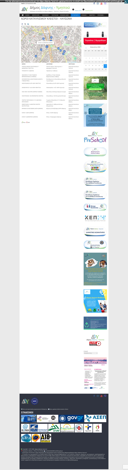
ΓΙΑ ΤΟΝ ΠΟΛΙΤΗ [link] (75, 15)
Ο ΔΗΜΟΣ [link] (27, 15)
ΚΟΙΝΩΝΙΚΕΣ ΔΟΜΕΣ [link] (64, 15)
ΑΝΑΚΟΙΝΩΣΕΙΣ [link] (45, 15)
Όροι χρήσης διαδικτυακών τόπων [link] (58, 409)
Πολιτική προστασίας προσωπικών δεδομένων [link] (34, 409)
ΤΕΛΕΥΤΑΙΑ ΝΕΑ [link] (55, 15)
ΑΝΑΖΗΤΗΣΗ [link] (92, 15)
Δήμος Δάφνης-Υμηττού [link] (41, 449)
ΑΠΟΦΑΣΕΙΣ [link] (84, 15)
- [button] (23, 30)
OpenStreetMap (73, 62)
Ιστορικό (86, 351)
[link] (126, 2)
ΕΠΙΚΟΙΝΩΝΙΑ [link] (100, 15)
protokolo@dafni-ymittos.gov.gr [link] (54, 451)
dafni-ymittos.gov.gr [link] (72, 460)
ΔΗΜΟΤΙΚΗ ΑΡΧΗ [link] (35, 15)
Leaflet (68, 62)
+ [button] (23, 28)
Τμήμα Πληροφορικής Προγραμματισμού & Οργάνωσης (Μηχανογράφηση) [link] (54, 452)
